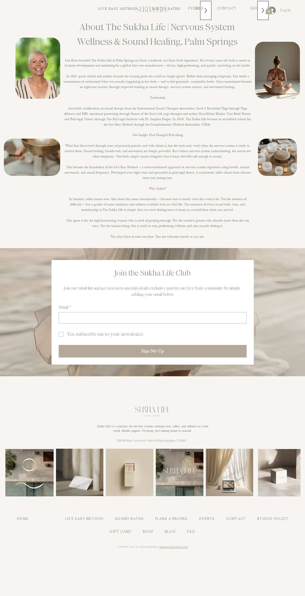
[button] (268, 10)
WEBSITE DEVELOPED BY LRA (173, 546)
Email (65, 307)
